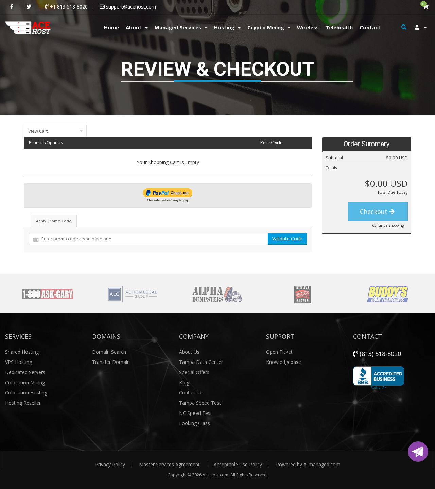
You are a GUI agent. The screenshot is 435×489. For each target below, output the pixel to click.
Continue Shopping (388, 225)
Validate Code (287, 238)
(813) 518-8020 (379, 354)
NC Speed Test (195, 413)
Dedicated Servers (25, 372)
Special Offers (194, 372)
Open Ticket (279, 352)
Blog (184, 382)
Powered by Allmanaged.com (308, 464)
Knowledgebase (283, 362)
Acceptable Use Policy (238, 464)
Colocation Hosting (26, 392)
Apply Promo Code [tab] (53, 220)
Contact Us (191, 392)
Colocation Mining (25, 382)
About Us (189, 352)
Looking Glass (194, 423)
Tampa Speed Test (200, 403)
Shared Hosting (22, 352)
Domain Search (109, 352)
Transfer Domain (111, 362)
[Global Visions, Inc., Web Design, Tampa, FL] (378, 378)
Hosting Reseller (23, 403)
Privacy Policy (110, 464)
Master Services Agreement (169, 464)
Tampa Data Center (201, 362)
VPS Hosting (18, 362)
